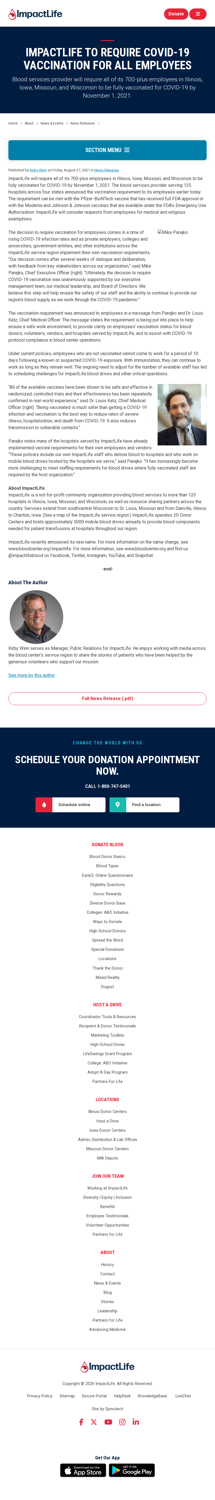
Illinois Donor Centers (107, 1111)
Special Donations (107, 949)
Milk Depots (107, 1158)
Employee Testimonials (107, 1216)
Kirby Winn (38, 170)
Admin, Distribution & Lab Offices (107, 1139)
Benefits (107, 1206)
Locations (107, 958)
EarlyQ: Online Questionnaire (107, 875)
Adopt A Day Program (108, 1072)
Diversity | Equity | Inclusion (107, 1197)
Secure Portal (94, 1396)
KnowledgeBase (152, 1396)
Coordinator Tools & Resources (107, 1016)
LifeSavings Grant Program (107, 1054)
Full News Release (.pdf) (107, 698)
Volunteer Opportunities (107, 1225)
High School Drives (107, 1044)
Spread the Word (107, 940)
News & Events (107, 1283)
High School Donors (107, 931)
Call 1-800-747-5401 (107, 786)
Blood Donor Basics (107, 856)
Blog (108, 1292)
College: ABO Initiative (107, 1063)
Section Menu (104, 150)
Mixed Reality (108, 977)
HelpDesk (122, 1396)
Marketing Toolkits (107, 1035)
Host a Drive (107, 1004)
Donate (176, 14)
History (107, 1264)
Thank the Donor (107, 968)
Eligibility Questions (107, 884)
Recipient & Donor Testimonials (107, 1026)
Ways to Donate (107, 921)
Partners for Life (108, 1234)
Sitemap (67, 1396)
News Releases (106, 170)
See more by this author (31, 675)
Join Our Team (108, 1176)
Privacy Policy (39, 1396)
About (108, 1252)
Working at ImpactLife (107, 1188)
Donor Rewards (107, 894)
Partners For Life (107, 1081)
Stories (107, 1301)
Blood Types (107, 866)
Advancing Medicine (107, 1329)
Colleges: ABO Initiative (107, 912)
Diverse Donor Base (107, 903)
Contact (107, 1274)
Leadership (107, 1311)
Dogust (107, 986)
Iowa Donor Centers (107, 1130)
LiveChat (183, 1396)
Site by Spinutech (107, 1409)
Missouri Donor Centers (107, 1149)
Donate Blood (107, 844)
